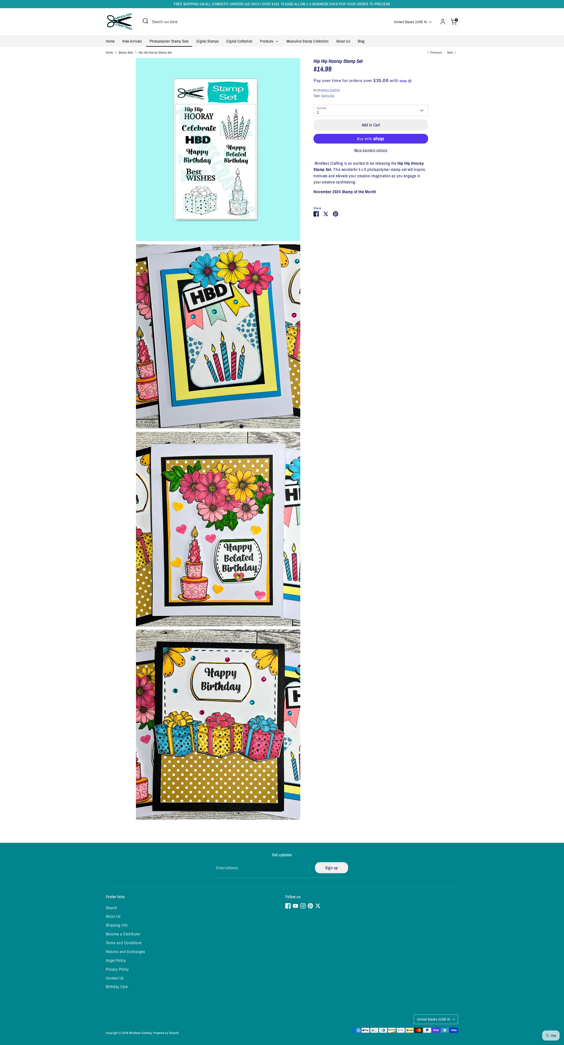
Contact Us (115, 978)
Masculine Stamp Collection (307, 41)
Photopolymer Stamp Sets (169, 41)
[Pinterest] (310, 906)
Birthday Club (117, 986)
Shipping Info (117, 925)
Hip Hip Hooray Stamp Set (155, 52)
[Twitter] (318, 906)
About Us (343, 41)
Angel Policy (116, 960)
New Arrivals (132, 41)
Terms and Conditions (124, 943)
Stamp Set (327, 96)
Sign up (331, 868)
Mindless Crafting (328, 90)
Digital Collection (239, 41)
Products (267, 41)
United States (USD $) (410, 21)
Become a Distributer (123, 934)
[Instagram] (303, 906)
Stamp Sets (126, 52)
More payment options (371, 150)
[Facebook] (288, 906)
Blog (361, 41)
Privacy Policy (117, 969)
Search (111, 907)
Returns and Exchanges (125, 951)
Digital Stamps (207, 41)
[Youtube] (295, 906)
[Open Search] (145, 21)
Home (110, 41)
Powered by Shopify (166, 1033)
